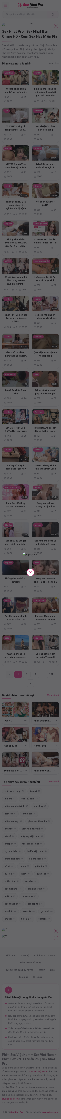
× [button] (30, 572)
